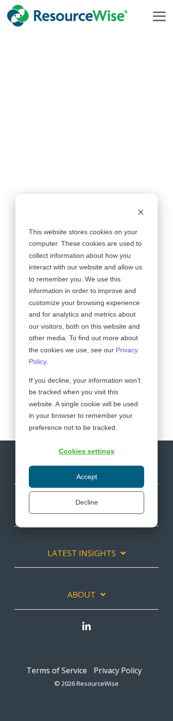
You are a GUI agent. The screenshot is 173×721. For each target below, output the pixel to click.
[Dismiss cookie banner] (140, 213)
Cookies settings (86, 451)
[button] (159, 16)
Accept (86, 477)
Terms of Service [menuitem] (56, 670)
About (81, 594)
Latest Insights (82, 553)
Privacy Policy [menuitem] (118, 670)
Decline (86, 502)
